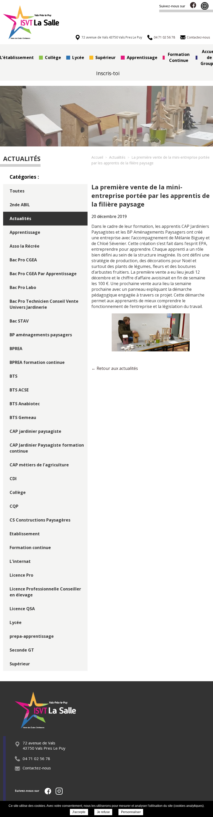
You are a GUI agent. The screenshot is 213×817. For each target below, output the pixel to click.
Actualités (20, 218)
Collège (53, 57)
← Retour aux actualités (114, 368)
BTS (13, 376)
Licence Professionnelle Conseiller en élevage (45, 592)
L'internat (20, 561)
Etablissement (25, 534)
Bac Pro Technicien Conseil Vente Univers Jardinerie (44, 304)
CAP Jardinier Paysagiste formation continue (47, 448)
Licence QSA (22, 609)
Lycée (78, 57)
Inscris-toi (107, 73)
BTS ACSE (19, 390)
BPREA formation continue (37, 362)
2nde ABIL (20, 205)
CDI (13, 478)
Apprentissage (142, 57)
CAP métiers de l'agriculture (39, 465)
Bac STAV (19, 321)
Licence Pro (21, 575)
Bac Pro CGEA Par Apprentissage (43, 273)
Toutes (17, 191)
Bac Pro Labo (23, 287)
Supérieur (105, 57)
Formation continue (30, 547)
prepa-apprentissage (32, 636)
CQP (14, 506)
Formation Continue (179, 57)
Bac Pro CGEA (23, 260)
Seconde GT (22, 650)
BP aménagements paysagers (41, 335)
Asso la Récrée (24, 246)
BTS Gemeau (23, 417)
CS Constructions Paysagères (40, 520)
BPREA (16, 348)
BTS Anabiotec (25, 404)
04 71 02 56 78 (36, 758)
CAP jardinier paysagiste (35, 431)
